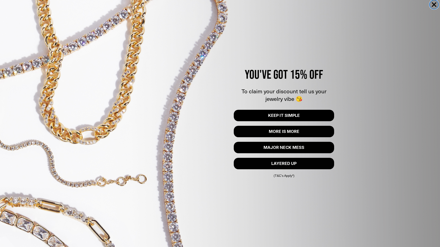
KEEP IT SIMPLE (284, 115)
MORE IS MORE (284, 131)
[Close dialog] (434, 4)
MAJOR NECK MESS (284, 147)
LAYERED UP (284, 163)
